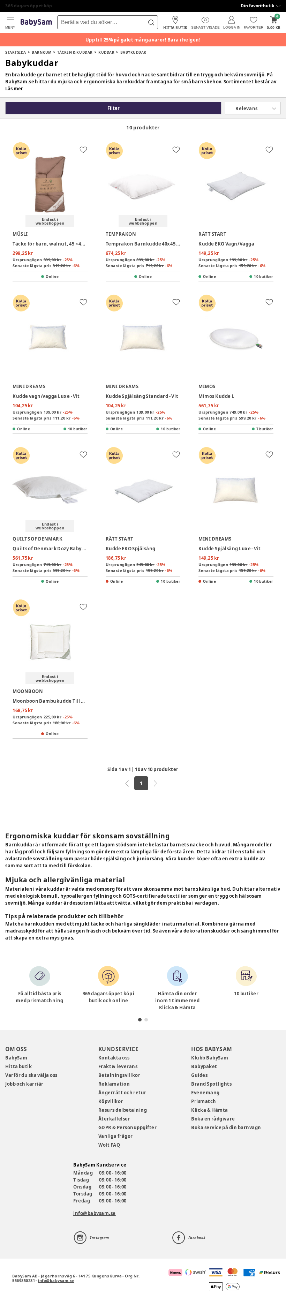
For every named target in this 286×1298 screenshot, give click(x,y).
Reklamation (114, 1084)
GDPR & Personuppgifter (127, 1127)
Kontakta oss (114, 1058)
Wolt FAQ (109, 1145)
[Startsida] (36, 22)
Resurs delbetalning (122, 1110)
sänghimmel (256, 931)
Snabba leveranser (26, 6)
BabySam (16, 1058)
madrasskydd (21, 931)
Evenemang (205, 1092)
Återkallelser (114, 1119)
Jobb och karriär (24, 1084)
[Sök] (151, 22)
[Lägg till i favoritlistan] (83, 149)
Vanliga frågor (115, 1136)
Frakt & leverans (118, 1066)
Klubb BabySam (209, 1058)
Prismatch (203, 1101)
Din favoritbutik (257, 6)
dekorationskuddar (207, 931)
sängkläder (147, 924)
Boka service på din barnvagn (226, 1127)
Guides (199, 1075)
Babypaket (204, 1066)
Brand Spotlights (211, 1084)
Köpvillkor (110, 1101)
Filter (113, 108)
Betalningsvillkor (119, 1075)
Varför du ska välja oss (31, 1075)
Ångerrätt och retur (122, 1092)
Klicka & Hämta (209, 1110)
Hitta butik (18, 1066)
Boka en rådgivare (213, 1119)
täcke (98, 924)
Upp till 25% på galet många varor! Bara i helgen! (143, 40)
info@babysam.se (94, 1213)
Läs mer (14, 88)
